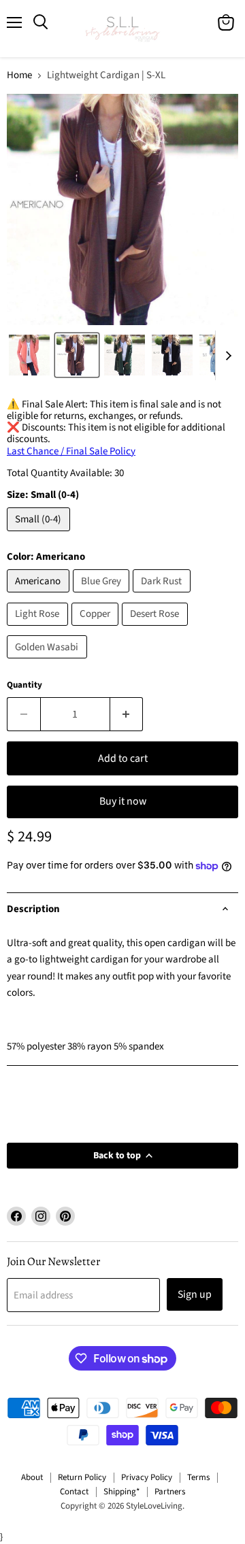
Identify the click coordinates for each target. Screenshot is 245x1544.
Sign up (195, 1294)
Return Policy (82, 1477)
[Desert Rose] (156, 629)
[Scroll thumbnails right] (226, 356)
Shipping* (121, 1492)
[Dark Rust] (163, 596)
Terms (198, 1477)
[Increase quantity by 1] (127, 714)
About (32, 1477)
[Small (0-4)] (40, 535)
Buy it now (122, 801)
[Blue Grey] (103, 596)
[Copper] (96, 629)
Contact (74, 1492)
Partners (169, 1492)
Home (19, 75)
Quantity (24, 685)
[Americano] (40, 596)
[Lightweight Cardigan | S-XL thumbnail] (29, 355)
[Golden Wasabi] (49, 662)
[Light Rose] (39, 629)
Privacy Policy (146, 1477)
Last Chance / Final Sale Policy (71, 451)
